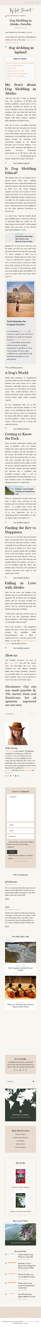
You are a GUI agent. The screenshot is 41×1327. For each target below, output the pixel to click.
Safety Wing (23, 331)
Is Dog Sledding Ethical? (14, 65)
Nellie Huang (11, 748)
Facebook (27, 770)
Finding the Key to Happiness (16, 73)
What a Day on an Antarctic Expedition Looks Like (26, 1285)
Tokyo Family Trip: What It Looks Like (25, 1256)
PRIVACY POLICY (29, 1321)
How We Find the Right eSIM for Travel (26, 1295)
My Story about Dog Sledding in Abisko (20, 63)
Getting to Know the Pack (15, 71)
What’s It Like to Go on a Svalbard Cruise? (26, 1276)
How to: (9, 79)
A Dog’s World (11, 68)
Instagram (8, 773)
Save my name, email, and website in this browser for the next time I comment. (20, 844)
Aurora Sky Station (12, 156)
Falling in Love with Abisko (15, 76)
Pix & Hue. (25, 1323)
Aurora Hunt (13, 663)
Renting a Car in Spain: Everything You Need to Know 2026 (26, 1266)
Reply (7, 898)
